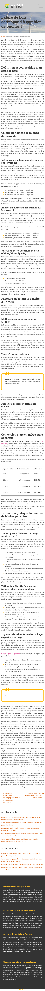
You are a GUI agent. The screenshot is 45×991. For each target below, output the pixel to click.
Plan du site (22, 990)
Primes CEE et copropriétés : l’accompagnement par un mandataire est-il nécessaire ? (11, 797)
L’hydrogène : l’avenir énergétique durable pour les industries (33, 795)
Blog (4, 36)
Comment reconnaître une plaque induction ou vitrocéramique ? (22, 864)
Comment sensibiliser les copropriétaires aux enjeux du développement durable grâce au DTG (19, 840)
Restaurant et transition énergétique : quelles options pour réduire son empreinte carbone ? (20, 818)
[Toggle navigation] (40, 6)
